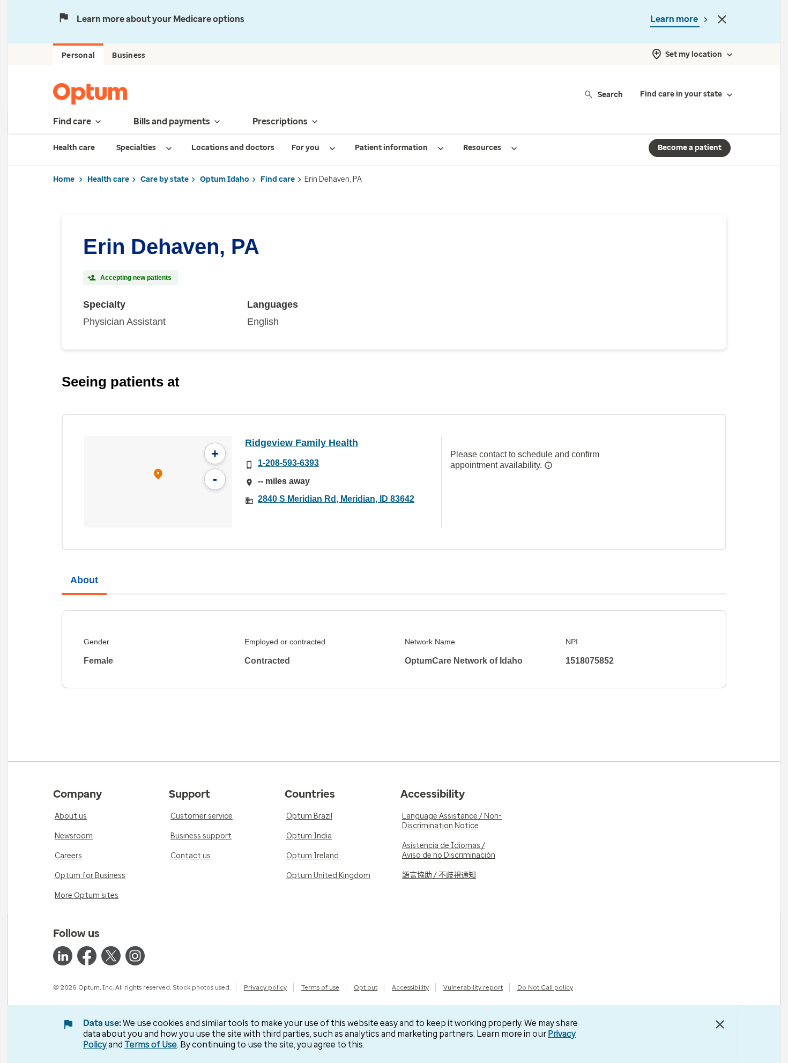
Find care (278, 179)
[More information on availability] (548, 465)
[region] (158, 481)
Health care (108, 179)
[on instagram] (135, 955)
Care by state (164, 179)
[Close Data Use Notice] (719, 1024)
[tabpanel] (394, 649)
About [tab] (84, 580)
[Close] (722, 19)
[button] (158, 476)
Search (610, 94)
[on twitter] (111, 955)
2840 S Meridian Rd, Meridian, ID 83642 (336, 498)
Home (64, 179)
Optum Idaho (224, 179)
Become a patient (690, 147)
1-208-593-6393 (288, 462)
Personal (78, 55)
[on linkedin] (62, 955)
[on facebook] (86, 955)
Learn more (675, 19)
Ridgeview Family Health (301, 442)
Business (128, 55)
